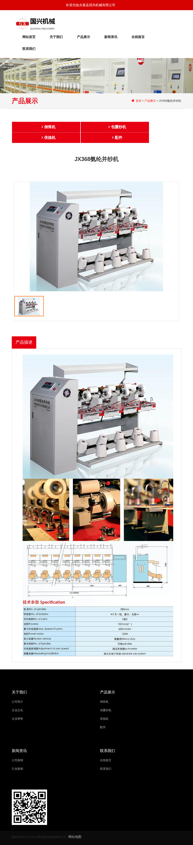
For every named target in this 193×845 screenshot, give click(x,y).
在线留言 (138, 37)
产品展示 (83, 37)
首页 (138, 100)
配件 (118, 137)
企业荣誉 (17, 718)
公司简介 (17, 701)
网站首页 (29, 37)
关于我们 (56, 37)
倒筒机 (50, 127)
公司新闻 (17, 760)
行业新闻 (17, 768)
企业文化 (17, 710)
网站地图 (74, 837)
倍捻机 (50, 137)
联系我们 (29, 49)
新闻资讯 (110, 37)
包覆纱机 (118, 127)
